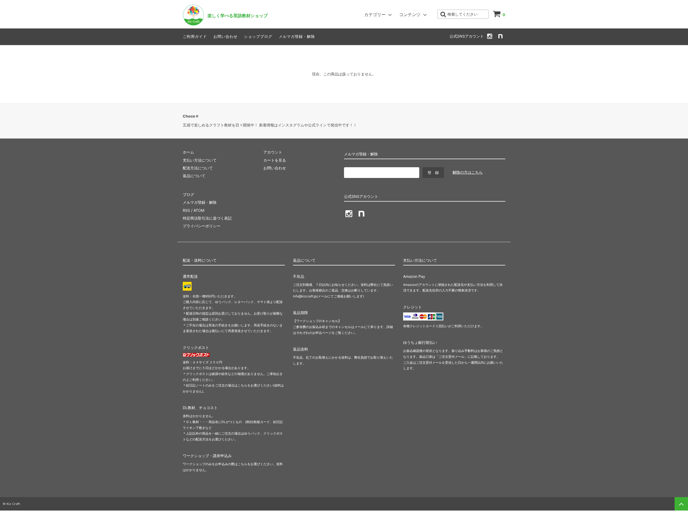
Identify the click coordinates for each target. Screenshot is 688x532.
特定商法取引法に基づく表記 (207, 218)
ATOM (199, 210)
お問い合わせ (225, 36)
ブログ (188, 194)
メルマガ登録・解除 (297, 36)
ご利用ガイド (195, 36)
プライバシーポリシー (201, 226)
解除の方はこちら (468, 172)
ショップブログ (258, 36)
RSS (186, 210)
